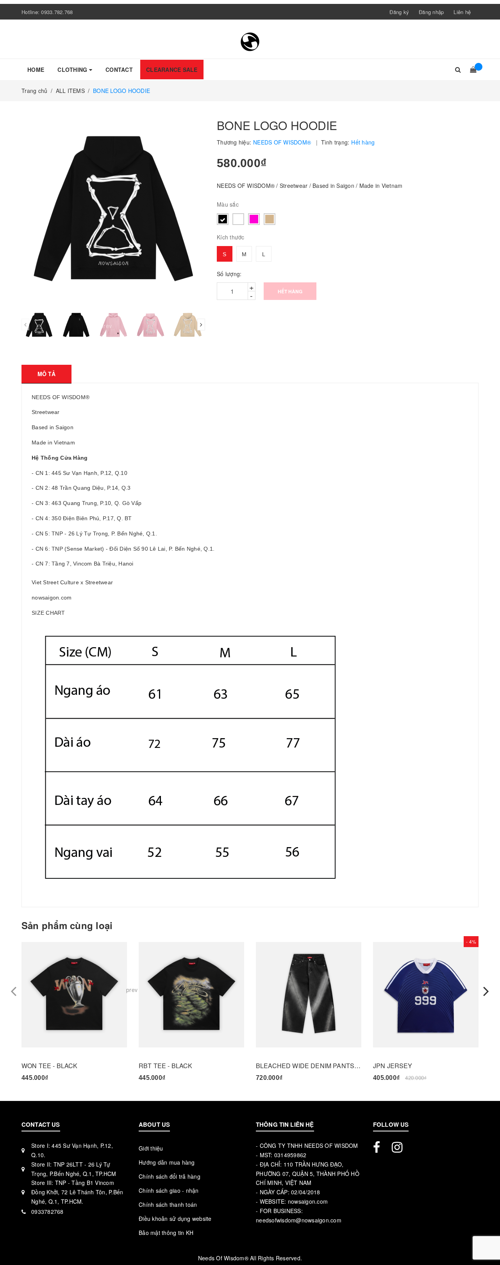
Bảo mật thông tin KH (166, 1232)
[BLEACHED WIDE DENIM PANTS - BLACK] (308, 994)
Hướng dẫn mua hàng (167, 1162)
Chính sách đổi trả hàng (169, 1176)
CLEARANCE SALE (172, 69)
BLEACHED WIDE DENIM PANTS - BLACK (308, 1065)
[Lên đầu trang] (486, 1241)
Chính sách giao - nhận (169, 1190)
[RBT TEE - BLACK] (191, 994)
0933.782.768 (57, 12)
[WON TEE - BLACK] (74, 994)
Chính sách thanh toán (168, 1204)
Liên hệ (462, 12)
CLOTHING (73, 69)
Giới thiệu (151, 1148)
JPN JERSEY (392, 1065)
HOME (35, 69)
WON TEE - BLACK (49, 1065)
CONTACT (119, 69)
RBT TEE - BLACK (165, 1065)
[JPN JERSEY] (426, 994)
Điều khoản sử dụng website (175, 1218)
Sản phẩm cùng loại (66, 925)
